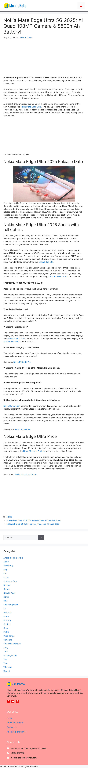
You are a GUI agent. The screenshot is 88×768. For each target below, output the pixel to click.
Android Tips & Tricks (13, 558)
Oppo (5, 628)
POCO (6, 632)
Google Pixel (9, 593)
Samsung (7, 640)
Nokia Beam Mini (11, 341)
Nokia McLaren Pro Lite (34, 451)
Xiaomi (6, 671)
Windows (7, 667)
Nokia (9, 517)
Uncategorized (10, 655)
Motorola (7, 612)
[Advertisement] (44, 59)
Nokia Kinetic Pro (23, 429)
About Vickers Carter (16, 732)
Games (6, 589)
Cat (5, 573)
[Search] (41, 537)
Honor (6, 597)
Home (9, 718)
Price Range (8, 636)
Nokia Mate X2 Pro (22, 362)
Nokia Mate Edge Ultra (31, 107)
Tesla (5, 651)
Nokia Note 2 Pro (16, 338)
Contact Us (12, 727)
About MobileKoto (15, 722)
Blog (5, 569)
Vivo (5, 663)
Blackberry (8, 565)
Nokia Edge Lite (45, 262)
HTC (5, 601)
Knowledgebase (10, 605)
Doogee (7, 585)
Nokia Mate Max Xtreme (26, 474)
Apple (6, 562)
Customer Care (10, 581)
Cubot (6, 577)
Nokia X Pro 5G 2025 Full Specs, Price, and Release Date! (33, 524)
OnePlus (7, 624)
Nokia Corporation (11, 406)
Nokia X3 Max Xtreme (58, 276)
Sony (5, 647)
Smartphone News (12, 644)
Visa (5, 659)
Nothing (7, 620)
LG (4, 608)
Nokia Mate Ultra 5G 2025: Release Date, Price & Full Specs (34, 520)
